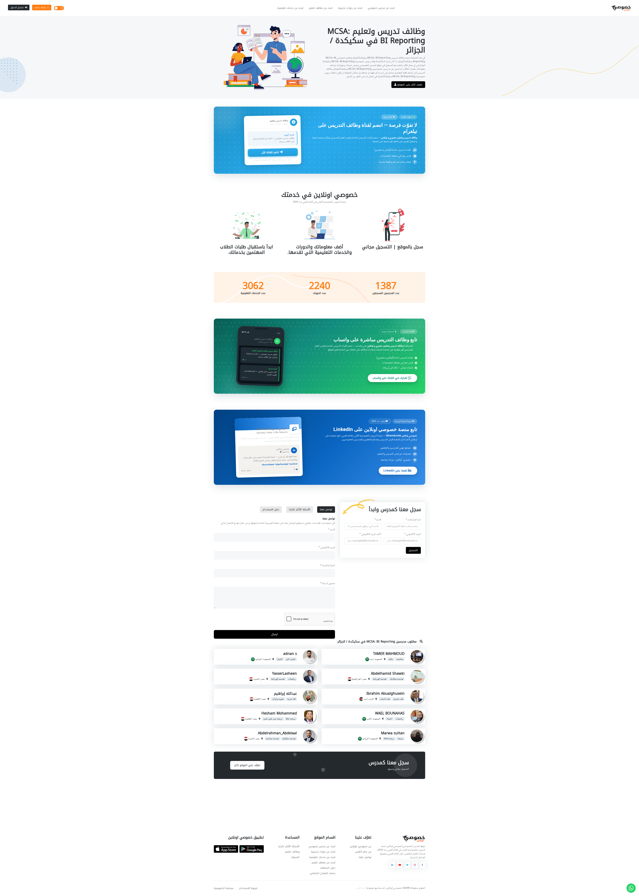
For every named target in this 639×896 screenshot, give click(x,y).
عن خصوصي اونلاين (360, 846)
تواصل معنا (365, 857)
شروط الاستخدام (248, 888)
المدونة (295, 857)
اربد (365, 698)
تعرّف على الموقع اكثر (247, 765)
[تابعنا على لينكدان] (392, 865)
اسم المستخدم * (413, 520)
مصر (364, 678)
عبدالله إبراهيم (285, 693)
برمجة (400, 738)
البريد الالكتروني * (412, 534)
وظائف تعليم (292, 851)
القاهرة (257, 698)
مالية (391, 659)
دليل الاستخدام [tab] (271, 509)
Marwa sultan (393, 733)
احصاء (389, 718)
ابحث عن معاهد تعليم (321, 8)
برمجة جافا (291, 718)
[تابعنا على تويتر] (407, 865)
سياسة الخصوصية (223, 888)
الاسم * (378, 520)
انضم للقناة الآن (271, 152)
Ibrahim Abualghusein (385, 693)
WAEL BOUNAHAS (390, 713)
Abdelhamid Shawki (388, 673)
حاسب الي (291, 659)
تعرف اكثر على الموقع (409, 84)
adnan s (290, 653)
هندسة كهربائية (379, 678)
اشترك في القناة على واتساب (390, 378)
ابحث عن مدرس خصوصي (381, 8)
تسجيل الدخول (17, 7)
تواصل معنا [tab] (326, 509)
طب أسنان (385, 698)
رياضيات (292, 678)
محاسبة (399, 659)
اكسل (279, 659)
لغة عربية (291, 698)
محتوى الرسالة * (327, 584)
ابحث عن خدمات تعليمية (290, 8)
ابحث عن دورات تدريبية (350, 8)
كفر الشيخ (356, 678)
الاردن (371, 698)
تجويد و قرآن (278, 698)
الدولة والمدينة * (327, 566)
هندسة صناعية (272, 738)
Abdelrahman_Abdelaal (277, 733)
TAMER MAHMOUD (389, 653)
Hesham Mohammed (279, 713)
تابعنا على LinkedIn (395, 470)
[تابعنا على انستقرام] (415, 865)
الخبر (369, 718)
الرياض (258, 659)
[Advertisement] (317, 803)
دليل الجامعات (327, 868)
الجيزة (256, 678)
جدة (371, 659)
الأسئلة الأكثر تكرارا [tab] (299, 509)
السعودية (378, 659)
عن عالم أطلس (363, 851)
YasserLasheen (284, 673)
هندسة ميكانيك (396, 678)
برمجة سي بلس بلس (272, 718)
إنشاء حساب (39, 7)
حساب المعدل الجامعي (322, 873)
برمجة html (389, 738)
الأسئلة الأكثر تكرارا (289, 846)
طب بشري (398, 698)
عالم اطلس (361, 888)
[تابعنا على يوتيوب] (400, 865)
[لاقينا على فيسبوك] (422, 865)
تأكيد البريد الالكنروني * (370, 534)
